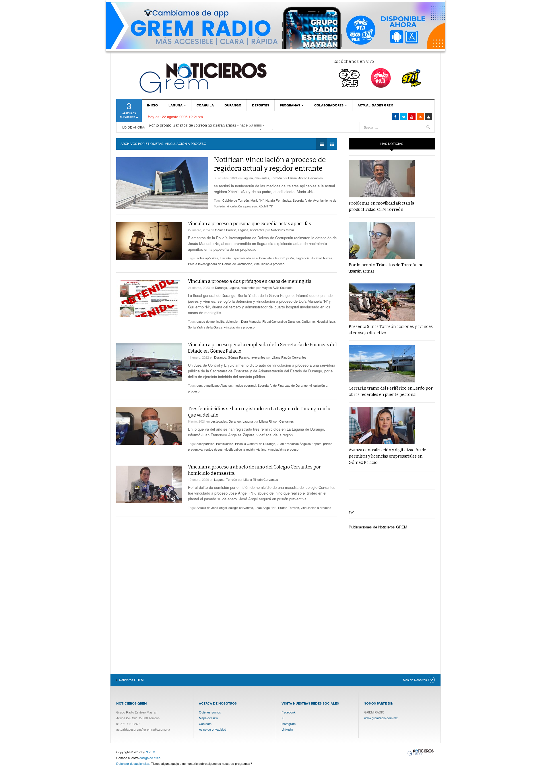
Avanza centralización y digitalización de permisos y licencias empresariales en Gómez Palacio (387, 456)
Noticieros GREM (202, 77)
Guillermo (308, 321)
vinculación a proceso (241, 206)
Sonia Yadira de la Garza (205, 327)
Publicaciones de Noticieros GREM (378, 527)
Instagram (289, 723)
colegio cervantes (240, 507)
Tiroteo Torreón (288, 507)
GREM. (151, 752)
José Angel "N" (265, 507)
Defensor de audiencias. (133, 763)
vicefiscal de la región (239, 449)
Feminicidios (224, 443)
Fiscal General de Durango (281, 321)
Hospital (322, 321)
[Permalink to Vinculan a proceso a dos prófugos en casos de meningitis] (149, 298)
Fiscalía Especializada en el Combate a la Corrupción (257, 258)
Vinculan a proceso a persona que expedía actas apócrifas (249, 223)
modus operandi (245, 385)
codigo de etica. (150, 757)
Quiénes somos (210, 712)
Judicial (316, 258)
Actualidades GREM (375, 105)
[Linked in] (412, 116)
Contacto (205, 723)
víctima (261, 449)
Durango (232, 105)
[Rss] (420, 116)
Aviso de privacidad (212, 729)
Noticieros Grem (282, 229)
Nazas (327, 258)
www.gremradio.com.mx (381, 717)
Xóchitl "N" (266, 206)
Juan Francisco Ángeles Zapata (299, 443)
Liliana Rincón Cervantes (305, 178)
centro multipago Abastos (214, 385)
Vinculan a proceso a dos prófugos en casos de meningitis (249, 281)
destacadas (219, 421)
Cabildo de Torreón (235, 200)
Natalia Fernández (278, 200)
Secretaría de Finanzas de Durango (283, 385)
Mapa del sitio (208, 717)
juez (332, 321)
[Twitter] (403, 116)
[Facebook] (395, 116)
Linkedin (287, 729)
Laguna (175, 105)
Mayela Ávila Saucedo (277, 287)
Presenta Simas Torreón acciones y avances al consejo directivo (203, 128)
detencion (232, 321)
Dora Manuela (251, 321)
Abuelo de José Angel (212, 507)
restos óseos (213, 449)
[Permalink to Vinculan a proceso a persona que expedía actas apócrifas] (149, 241)
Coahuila (205, 105)
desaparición (205, 443)
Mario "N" (257, 200)
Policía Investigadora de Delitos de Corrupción (220, 263)
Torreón (276, 178)
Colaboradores (329, 105)
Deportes (260, 105)
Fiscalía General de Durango (255, 443)
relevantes (262, 178)
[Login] (428, 116)
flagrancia (302, 258)
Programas (290, 105)
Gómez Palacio (225, 229)
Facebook (289, 712)
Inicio (152, 105)
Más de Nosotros (415, 679)
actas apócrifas (207, 258)
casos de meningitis (210, 321)
